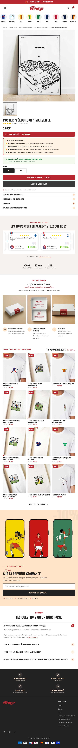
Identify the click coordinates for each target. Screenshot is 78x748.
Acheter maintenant (39, 184)
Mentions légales (63, 726)
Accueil (5, 27)
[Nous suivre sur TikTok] (15, 732)
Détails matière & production (38, 195)
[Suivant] (76, 2)
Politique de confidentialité (66, 716)
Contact (60, 709)
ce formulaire (32, 637)
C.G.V (59, 712)
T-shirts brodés (13, 27)
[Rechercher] (69, 8)
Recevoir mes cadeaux (39, 593)
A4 (9, 171)
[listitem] (3, 18)
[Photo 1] (10, 109)
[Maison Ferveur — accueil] (37, 8)
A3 (21, 171)
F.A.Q (59, 706)
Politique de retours (64, 719)
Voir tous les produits (39, 504)
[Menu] (5, 8)
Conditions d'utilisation (65, 722)
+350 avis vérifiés (23, 123)
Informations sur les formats (38, 199)
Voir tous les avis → (45, 257)
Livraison (38, 203)
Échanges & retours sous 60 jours (38, 208)
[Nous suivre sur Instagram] (10, 732)
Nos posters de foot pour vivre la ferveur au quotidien (33, 27)
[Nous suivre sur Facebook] (4, 732)
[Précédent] (2, 2)
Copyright (47, 738)
